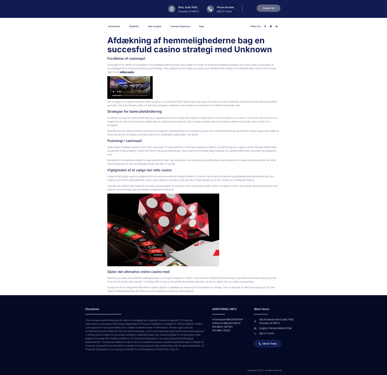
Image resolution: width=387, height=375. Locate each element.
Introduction (114, 26)
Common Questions (180, 26)
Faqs (201, 26)
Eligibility (134, 26)
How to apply (154, 26)
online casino (127, 72)
